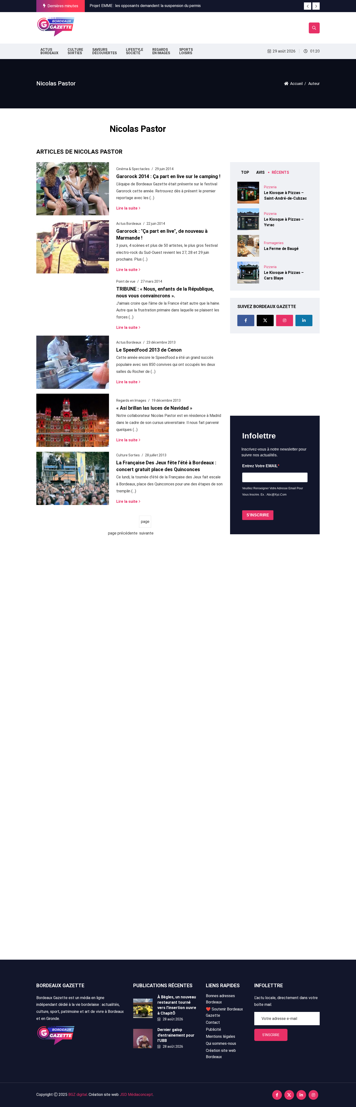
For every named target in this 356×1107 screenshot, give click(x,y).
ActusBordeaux (49, 51)
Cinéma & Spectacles (133, 169)
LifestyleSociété (134, 51)
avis (260, 172)
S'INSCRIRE (258, 515)
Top (245, 172)
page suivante (145, 523)
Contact (213, 1022)
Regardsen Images (161, 51)
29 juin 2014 (164, 169)
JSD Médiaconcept (136, 1094)
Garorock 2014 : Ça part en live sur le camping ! (168, 176)
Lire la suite (127, 208)
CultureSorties (75, 51)
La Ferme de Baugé (281, 248)
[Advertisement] (165, 27)
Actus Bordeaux (128, 224)
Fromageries (274, 243)
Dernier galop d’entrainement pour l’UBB (175, 1035)
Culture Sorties (128, 455)
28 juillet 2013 (155, 455)
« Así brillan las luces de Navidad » (154, 408)
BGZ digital (77, 1094)
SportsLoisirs (186, 51)
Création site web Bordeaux (221, 1053)
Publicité (213, 1029)
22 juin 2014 (156, 224)
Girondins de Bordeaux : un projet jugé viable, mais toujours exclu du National (154, 7)
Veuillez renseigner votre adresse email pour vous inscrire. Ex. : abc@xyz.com (272, 491)
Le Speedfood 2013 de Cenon (149, 350)
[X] (265, 320)
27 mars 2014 (151, 281)
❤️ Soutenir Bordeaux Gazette (224, 1012)
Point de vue (125, 281)
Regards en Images (131, 400)
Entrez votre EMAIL (260, 466)
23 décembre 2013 (161, 342)
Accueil (296, 83)
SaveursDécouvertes (104, 51)
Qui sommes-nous (221, 1043)
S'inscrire (270, 1035)
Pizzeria (270, 187)
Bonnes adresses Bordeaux (220, 999)
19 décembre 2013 (166, 400)
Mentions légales (220, 1036)
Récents (280, 172)
